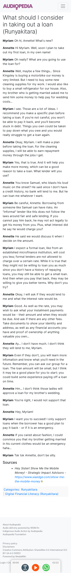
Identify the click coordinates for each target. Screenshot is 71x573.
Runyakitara (29, 489)
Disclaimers (9, 546)
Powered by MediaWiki (14, 556)
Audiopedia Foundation (14, 534)
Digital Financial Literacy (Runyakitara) (31, 494)
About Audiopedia (12, 524)
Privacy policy (10, 543)
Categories (11, 489)
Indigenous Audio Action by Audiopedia (22, 531)
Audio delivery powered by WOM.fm (21, 527)
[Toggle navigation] (63, 6)
